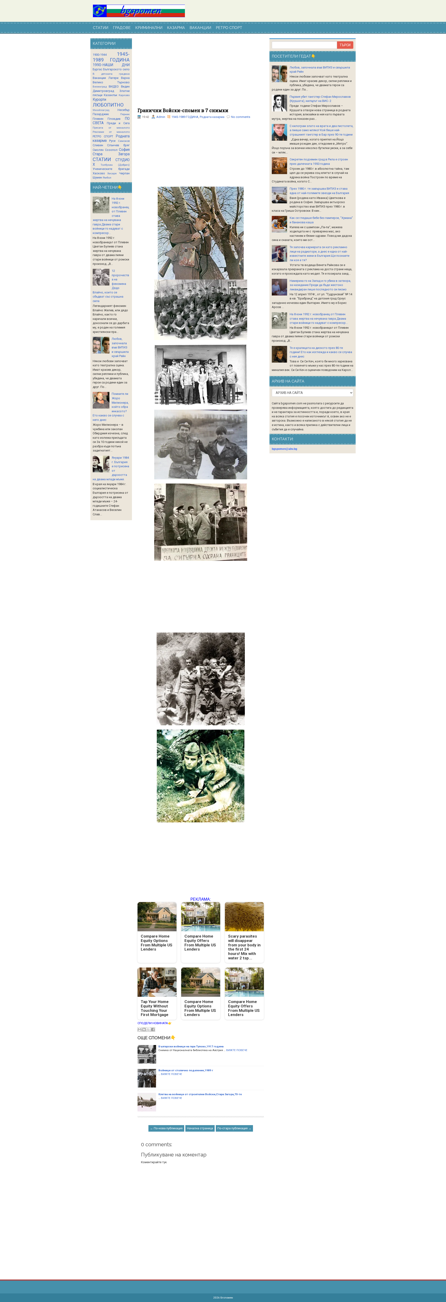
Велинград (100, 86)
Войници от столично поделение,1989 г (185, 1070)
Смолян (98, 150)
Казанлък (110, 95)
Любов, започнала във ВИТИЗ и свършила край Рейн (120, 347)
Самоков (124, 141)
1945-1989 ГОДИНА (184, 117)
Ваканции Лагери (105, 78)
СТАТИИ (100, 28)
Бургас (97, 69)
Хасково (99, 173)
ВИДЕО (114, 86)
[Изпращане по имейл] (139, 1029)
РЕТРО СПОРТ (229, 28)
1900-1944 (100, 54)
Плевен (98, 118)
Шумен (97, 177)
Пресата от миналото (111, 127)
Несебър (124, 110)
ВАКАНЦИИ (200, 28)
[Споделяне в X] (148, 1029)
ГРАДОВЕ (122, 28)
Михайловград (101, 110)
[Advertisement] (201, 73)
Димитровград (103, 91)
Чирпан (124, 173)
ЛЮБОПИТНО (108, 105)
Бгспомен (226, 1297)
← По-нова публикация (166, 1128)
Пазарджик (101, 114)
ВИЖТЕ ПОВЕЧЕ (236, 1050)
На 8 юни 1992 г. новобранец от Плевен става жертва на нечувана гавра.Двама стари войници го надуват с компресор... (319, 318)
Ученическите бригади (111, 169)
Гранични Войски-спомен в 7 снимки (183, 110)
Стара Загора (111, 154)
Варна (125, 78)
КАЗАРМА (176, 28)
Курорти (99, 99)
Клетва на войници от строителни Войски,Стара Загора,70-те (200, 1094)
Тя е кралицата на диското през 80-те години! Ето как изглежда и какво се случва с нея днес (321, 352)
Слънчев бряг (118, 145)
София (124, 150)
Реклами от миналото (111, 131)
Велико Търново (111, 82)
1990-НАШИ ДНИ (111, 65)
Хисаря (112, 173)
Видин (125, 86)
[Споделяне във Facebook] (153, 1029)
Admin (160, 117)
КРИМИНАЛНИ (148, 28)
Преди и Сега (118, 123)
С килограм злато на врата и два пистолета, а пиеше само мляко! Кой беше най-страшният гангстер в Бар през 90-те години (321, 130)
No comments (240, 117)
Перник (125, 114)
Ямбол (107, 177)
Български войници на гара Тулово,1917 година (190, 1046)
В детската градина (111, 73)
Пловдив (114, 118)
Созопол (111, 150)
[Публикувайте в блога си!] (144, 1029)
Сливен (98, 145)
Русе (112, 141)
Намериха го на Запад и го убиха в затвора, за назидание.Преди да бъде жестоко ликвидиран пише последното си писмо (320, 285)
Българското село (116, 69)
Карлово (124, 95)
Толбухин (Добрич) (115, 164)
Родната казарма (212, 117)
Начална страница (200, 1128)
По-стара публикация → (234, 1128)
